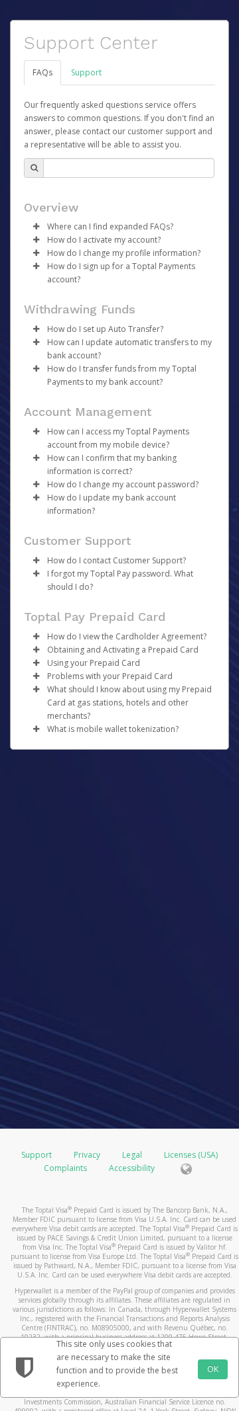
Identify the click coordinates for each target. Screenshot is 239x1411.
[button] (36, 227)
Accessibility (132, 1168)
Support (86, 72)
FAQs (42, 72)
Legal (132, 1154)
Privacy (87, 1154)
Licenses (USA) (191, 1154)
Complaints (66, 1168)
